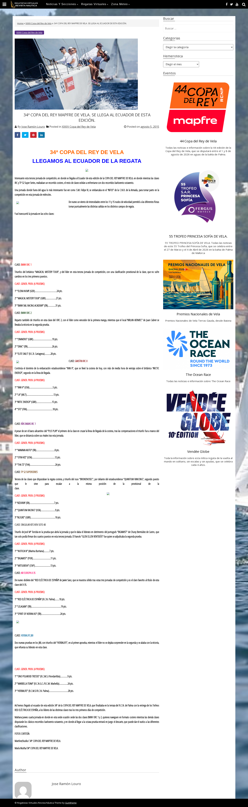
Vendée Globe (198, 451)
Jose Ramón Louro (33, 126)
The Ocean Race (198, 374)
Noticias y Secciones (61, 4)
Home (20, 23)
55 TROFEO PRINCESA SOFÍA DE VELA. (198, 236)
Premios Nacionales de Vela (198, 314)
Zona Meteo (119, 4)
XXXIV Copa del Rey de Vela (38, 23)
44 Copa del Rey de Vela (198, 141)
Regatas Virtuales (93, 4)
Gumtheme (71, 802)
